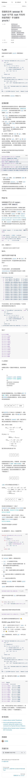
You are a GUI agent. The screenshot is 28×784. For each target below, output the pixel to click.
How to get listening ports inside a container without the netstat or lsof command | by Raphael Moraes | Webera (14, 724)
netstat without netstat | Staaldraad (12, 720)
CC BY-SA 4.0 (7, 759)
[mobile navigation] (25, 2)
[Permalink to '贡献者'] (0, 737)
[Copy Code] (25, 60)
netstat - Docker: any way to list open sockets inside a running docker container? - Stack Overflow (14, 217)
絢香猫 (6, 741)
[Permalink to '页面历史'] (0, 748)
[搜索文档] (12, 2)
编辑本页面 (5, 761)
